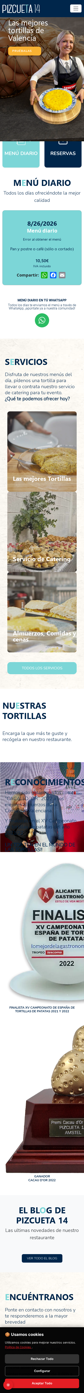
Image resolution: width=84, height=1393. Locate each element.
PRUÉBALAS (22, 51)
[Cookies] (8, 1385)
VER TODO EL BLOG (42, 1258)
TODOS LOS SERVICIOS (42, 668)
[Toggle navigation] (76, 8)
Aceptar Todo (42, 1383)
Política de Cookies (18, 1347)
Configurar (42, 1371)
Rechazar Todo (42, 1359)
